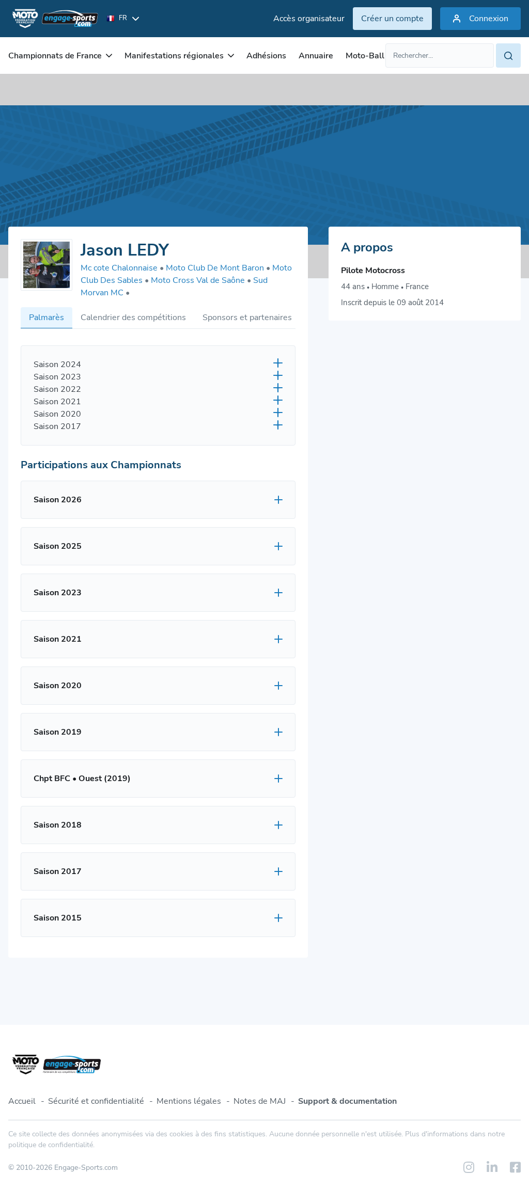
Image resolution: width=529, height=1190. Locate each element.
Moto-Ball (365, 55)
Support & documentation (347, 1101)
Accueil (22, 1101)
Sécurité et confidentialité (96, 1101)
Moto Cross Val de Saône (201, 280)
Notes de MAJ (260, 1101)
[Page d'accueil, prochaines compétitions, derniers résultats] (53, 18)
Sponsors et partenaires (247, 317)
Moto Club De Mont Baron (218, 268)
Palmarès (46, 317)
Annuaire (316, 55)
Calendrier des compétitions (133, 317)
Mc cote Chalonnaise (122, 268)
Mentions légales (189, 1101)
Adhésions (266, 55)
